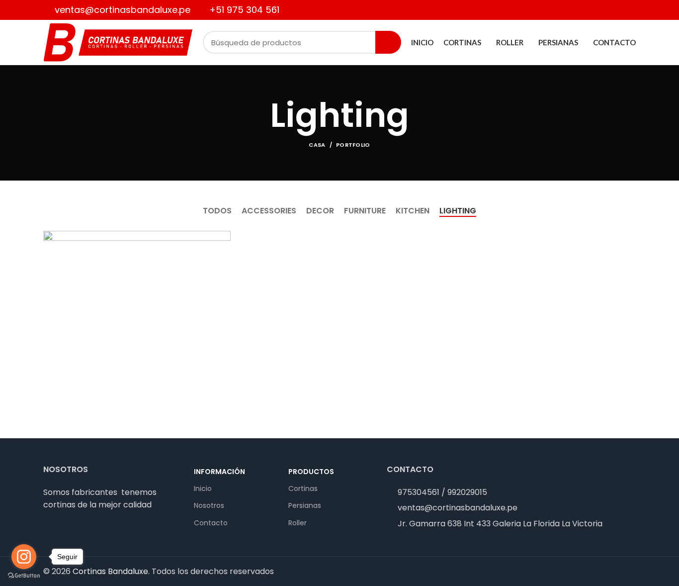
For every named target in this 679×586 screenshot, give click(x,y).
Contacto (211, 523)
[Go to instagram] (23, 556)
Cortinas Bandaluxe (110, 571)
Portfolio (353, 145)
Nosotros (209, 505)
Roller (297, 523)
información (219, 472)
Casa (317, 145)
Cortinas (303, 488)
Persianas (304, 505)
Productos (311, 472)
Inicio (203, 488)
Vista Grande (223, 238)
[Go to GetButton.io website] (24, 576)
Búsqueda (388, 42)
